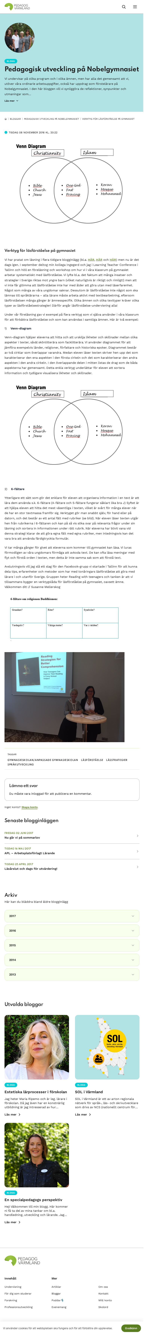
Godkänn (131, 1328)
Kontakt (103, 1293)
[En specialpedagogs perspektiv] (36, 1155)
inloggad (37, 793)
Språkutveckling (21, 765)
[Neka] (139, 1328)
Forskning (10, 1300)
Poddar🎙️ (58, 1300)
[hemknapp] (5, 119)
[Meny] (135, 6)
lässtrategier (117, 760)
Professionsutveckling (18, 1307)
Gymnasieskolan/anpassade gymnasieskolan (43, 760)
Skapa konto (30, 807)
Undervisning (12, 1286)
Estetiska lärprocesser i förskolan (35, 1092)
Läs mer (10, 1114)
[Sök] (123, 6)
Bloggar (15, 119)
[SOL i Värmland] (107, 1047)
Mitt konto (105, 1300)
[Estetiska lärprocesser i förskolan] (36, 1047)
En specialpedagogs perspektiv (33, 1199)
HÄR (91, 260)
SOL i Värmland (89, 1092)
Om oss (103, 1286)
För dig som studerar (18, 1293)
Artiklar (56, 1286)
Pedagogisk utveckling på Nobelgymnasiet (71, 69)
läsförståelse (92, 760)
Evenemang (59, 1307)
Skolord (103, 1307)
